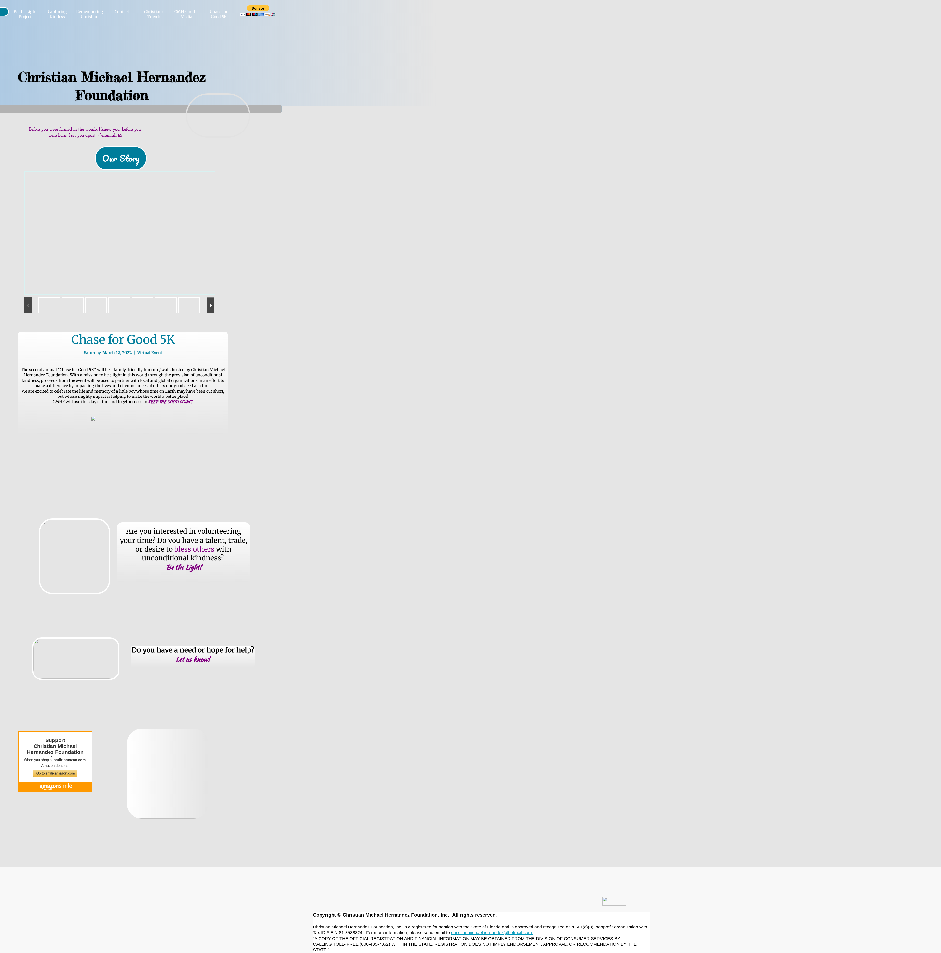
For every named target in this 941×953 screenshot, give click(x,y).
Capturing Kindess (57, 14)
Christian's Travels (154, 14)
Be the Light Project (25, 14)
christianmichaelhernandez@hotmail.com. (492, 932)
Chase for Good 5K (219, 14)
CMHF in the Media (186, 14)
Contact (122, 11)
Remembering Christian (89, 14)
